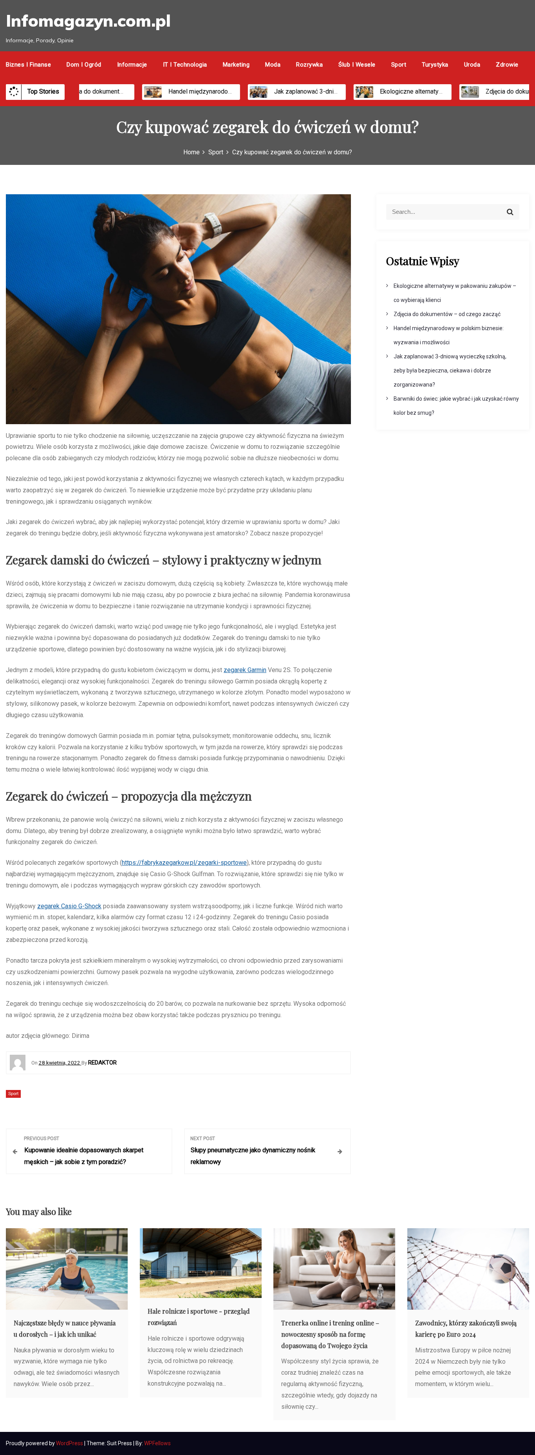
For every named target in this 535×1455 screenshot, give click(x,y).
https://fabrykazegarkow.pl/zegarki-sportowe (184, 862)
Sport (399, 64)
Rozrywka (309, 64)
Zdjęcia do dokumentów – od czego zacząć (97, 91)
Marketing (236, 64)
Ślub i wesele (357, 64)
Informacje (132, 64)
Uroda (472, 64)
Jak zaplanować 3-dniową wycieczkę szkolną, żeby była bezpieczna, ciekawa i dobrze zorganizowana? (450, 370)
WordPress (70, 1443)
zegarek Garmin (245, 670)
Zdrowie (507, 64)
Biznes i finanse (28, 64)
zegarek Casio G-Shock (69, 906)
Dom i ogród (84, 64)
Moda (272, 64)
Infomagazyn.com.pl (88, 20)
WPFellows (157, 1443)
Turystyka (435, 64)
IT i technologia (185, 64)
